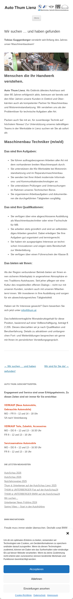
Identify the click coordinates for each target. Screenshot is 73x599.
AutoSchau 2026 (12, 472)
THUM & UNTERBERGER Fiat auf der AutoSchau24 (31, 489)
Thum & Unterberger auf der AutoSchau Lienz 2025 (30, 485)
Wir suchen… (11, 498)
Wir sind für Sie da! (56, 366)
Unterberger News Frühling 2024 (20, 502)
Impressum (52, 595)
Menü (36, 18)
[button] (67, 533)
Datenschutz (39, 595)
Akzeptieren (36, 569)
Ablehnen (36, 578)
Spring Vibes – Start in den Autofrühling (24, 506)
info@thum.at (28, 310)
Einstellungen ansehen (37, 588)
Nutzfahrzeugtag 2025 (15, 481)
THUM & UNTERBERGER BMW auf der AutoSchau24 (32, 494)
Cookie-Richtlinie (23, 595)
